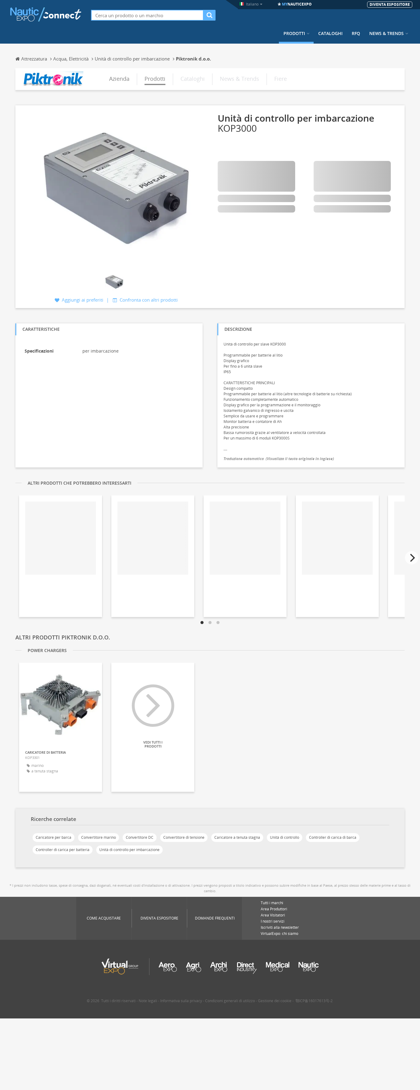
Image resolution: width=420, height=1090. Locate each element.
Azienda (119, 78)
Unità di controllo (284, 837)
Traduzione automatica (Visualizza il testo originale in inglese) (279, 458)
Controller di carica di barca (332, 837)
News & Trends (386, 33)
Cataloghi (330, 33)
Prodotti (294, 33)
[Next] (411, 558)
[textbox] (147, 15)
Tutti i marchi (272, 902)
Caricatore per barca (53, 837)
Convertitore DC (139, 837)
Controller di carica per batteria (62, 849)
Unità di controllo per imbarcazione (129, 849)
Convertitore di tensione (183, 837)
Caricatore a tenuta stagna (237, 837)
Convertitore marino (98, 837)
